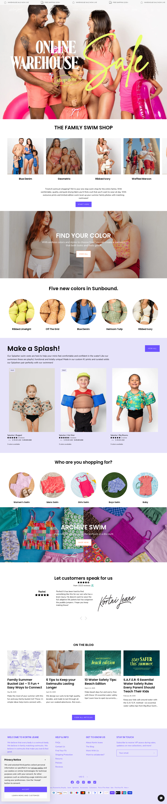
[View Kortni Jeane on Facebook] (72, 782)
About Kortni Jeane (94, 742)
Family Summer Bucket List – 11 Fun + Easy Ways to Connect (24, 684)
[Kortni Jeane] (15, 10)
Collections (93, 788)
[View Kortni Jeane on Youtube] (89, 782)
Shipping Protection (64, 754)
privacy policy (37, 768)
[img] (83, 582)
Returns (58, 758)
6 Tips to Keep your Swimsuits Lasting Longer (61, 684)
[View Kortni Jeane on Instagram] (83, 782)
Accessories (84, 788)
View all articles (83, 717)
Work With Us (92, 750)
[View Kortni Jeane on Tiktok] (95, 782)
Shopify (63, 788)
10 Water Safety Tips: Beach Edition (101, 682)
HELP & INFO (62, 737)
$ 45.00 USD (120, 440)
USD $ (81, 777)
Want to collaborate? (95, 754)
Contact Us (60, 746)
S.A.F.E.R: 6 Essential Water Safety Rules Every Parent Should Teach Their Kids (139, 685)
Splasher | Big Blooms (119, 435)
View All (152, 348)
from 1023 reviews (81, 585)
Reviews (59, 766)
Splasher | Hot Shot (66, 435)
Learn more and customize (25, 795)
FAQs (57, 742)
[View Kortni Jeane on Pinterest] (78, 782)
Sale (112, 788)
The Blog (90, 746)
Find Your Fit (61, 750)
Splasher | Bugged (14, 435)
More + (126, 788)
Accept (25, 789)
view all (83, 254)
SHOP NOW (83, 542)
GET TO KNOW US (95, 737)
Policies (58, 762)
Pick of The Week (103, 788)
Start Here (83, 204)
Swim (69, 788)
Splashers (75, 788)
